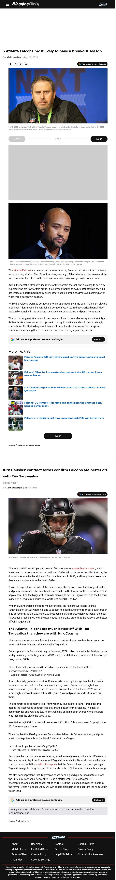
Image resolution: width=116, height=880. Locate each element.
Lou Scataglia (14, 487)
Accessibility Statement (91, 854)
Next (99, 138)
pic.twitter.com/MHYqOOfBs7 (25, 671)
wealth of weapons (46, 764)
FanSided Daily (39, 849)
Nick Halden (14, 57)
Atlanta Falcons (22, 270)
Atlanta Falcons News (29, 445)
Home (11, 445)
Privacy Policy (85, 849)
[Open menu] (7, 4)
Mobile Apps (19, 849)
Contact (59, 843)
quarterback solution (83, 568)
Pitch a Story (62, 849)
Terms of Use (19, 854)
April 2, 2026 (53, 674)
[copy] (26, 64)
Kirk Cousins (24, 821)
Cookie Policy (38, 854)
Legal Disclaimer (64, 854)
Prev (17, 138)
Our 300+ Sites (86, 843)
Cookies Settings (40, 859)
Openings (36, 843)
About (15, 843)
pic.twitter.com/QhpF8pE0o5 (41, 746)
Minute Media (18, 867)
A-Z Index (17, 859)
